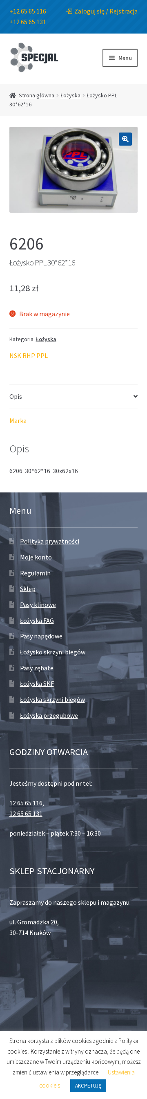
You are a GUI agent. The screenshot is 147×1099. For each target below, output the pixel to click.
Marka (18, 420)
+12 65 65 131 (27, 22)
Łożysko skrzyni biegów (52, 652)
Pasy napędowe (41, 636)
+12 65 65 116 (27, 11)
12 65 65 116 (25, 803)
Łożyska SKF (37, 683)
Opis (15, 396)
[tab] (73, 397)
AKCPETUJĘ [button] (88, 1085)
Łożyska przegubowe (49, 715)
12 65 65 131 (25, 813)
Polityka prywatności (49, 541)
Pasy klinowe (38, 604)
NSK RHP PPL (28, 355)
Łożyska (70, 95)
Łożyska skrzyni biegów (52, 699)
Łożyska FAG (37, 620)
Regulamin (35, 573)
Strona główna (36, 95)
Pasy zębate (36, 668)
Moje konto (36, 557)
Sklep (28, 588)
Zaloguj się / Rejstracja (106, 11)
